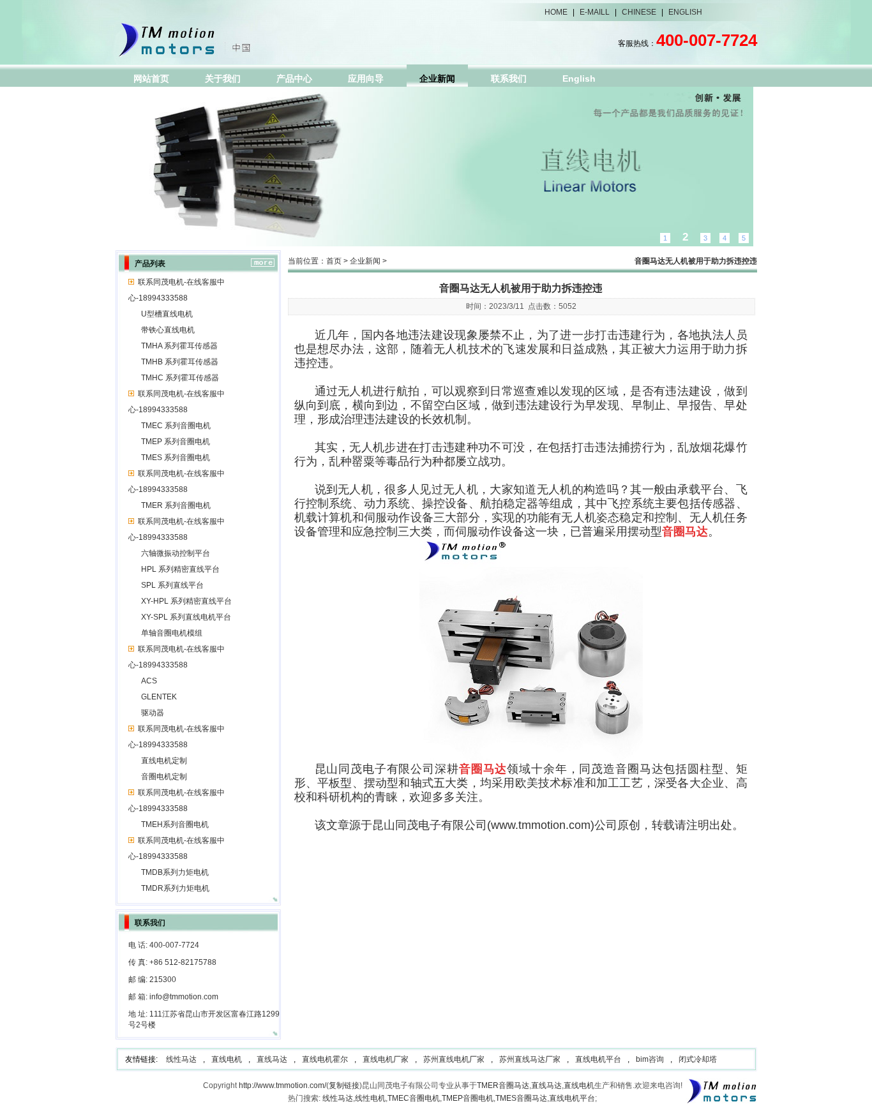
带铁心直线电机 (168, 329)
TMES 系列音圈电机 (175, 457)
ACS (149, 680)
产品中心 (294, 78)
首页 (334, 261)
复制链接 (344, 1085)
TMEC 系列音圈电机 (176, 425)
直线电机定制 (164, 760)
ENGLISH (685, 12)
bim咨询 (650, 1059)
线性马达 (181, 1059)
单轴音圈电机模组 (171, 633)
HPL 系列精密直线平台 (180, 569)
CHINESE (639, 12)
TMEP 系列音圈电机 (175, 441)
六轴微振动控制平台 (175, 553)
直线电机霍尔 (325, 1059)
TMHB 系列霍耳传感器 (179, 361)
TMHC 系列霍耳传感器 (180, 377)
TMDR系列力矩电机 (175, 888)
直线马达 (272, 1059)
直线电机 (226, 1059)
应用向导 (366, 78)
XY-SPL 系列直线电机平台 (186, 617)
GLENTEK (159, 696)
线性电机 (370, 1098)
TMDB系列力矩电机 (175, 872)
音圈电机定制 (164, 776)
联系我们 (509, 78)
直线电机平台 (598, 1059)
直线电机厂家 (386, 1059)
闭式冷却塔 (698, 1059)
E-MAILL (595, 12)
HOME (556, 12)
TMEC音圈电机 (413, 1098)
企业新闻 (437, 78)
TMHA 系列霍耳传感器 (179, 345)
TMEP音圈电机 (467, 1098)
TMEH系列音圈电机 (175, 824)
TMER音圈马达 (503, 1085)
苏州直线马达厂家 (529, 1059)
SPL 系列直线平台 (172, 585)
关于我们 (223, 78)
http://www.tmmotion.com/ (282, 1085)
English (579, 78)
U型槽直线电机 (167, 313)
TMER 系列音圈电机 (176, 505)
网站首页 (151, 78)
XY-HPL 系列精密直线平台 (186, 601)
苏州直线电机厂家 (454, 1059)
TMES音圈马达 (521, 1098)
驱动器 (152, 712)
